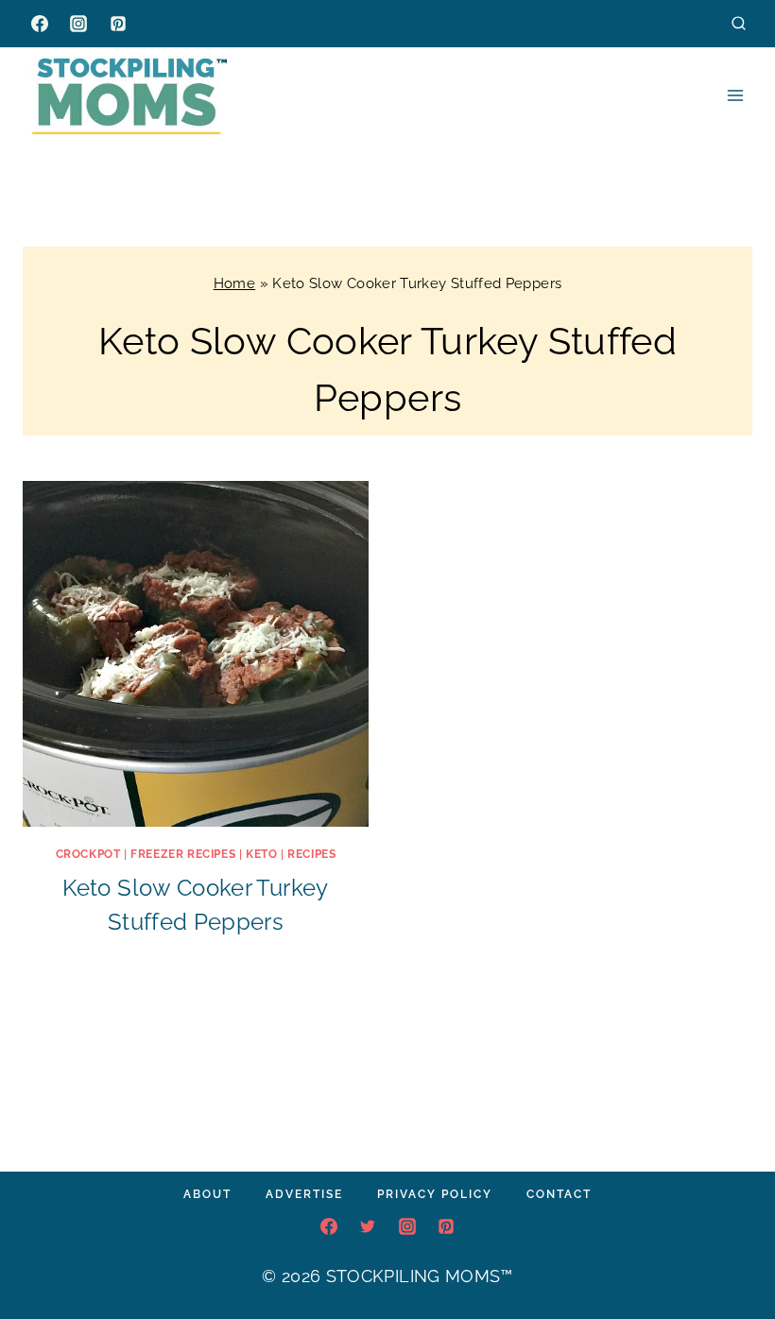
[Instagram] (78, 24)
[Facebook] (40, 24)
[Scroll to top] (731, 1247)
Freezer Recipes (182, 854)
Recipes (311, 854)
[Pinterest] (118, 24)
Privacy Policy (434, 1194)
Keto (261, 854)
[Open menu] (734, 95)
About (207, 1194)
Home (234, 283)
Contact (559, 1194)
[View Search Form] (738, 23)
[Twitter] (368, 1226)
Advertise (304, 1194)
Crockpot (88, 854)
